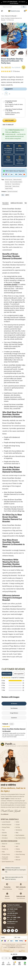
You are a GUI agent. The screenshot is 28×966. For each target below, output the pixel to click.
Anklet (17, 822)
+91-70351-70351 (12, 909)
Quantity (7, 89)
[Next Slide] (26, 2)
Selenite (4, 832)
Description (5, 203)
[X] (8, 930)
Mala (17, 832)
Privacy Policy (6, 854)
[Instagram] (12, 930)
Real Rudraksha (20, 835)
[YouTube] (16, 930)
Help (3, 851)
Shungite (4, 835)
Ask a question (19, 674)
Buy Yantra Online (20, 838)
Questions (14, 717)
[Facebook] (4, 930)
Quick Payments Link (8, 861)
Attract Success (8, 179)
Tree (3, 830)
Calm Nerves (8, 184)
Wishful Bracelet (6, 824)
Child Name (19, 851)
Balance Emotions (17, 179)
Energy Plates (6, 827)
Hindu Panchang (20, 854)
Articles (18, 843)
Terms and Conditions (5, 858)
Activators (5, 838)
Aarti (17, 846)
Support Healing (8, 188)
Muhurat (18, 859)
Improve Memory (16, 184)
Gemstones (19, 830)
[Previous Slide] (1, 2)
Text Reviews (14, 708)
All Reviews (14, 703)
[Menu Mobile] (2, 11)
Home (2, 16)
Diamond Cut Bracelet (10, 16)
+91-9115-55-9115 (12, 913)
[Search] (23, 6)
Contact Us (5, 849)
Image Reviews (14, 713)
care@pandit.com (12, 921)
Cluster (18, 824)
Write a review (6, 674)
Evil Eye (18, 827)
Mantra (18, 857)
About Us (4, 843)
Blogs (3, 846)
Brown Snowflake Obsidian (16, 181)
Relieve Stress (16, 186)
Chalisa (18, 849)
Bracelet (7, 181)
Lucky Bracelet (6, 822)
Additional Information (17, 203)
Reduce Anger (8, 186)
